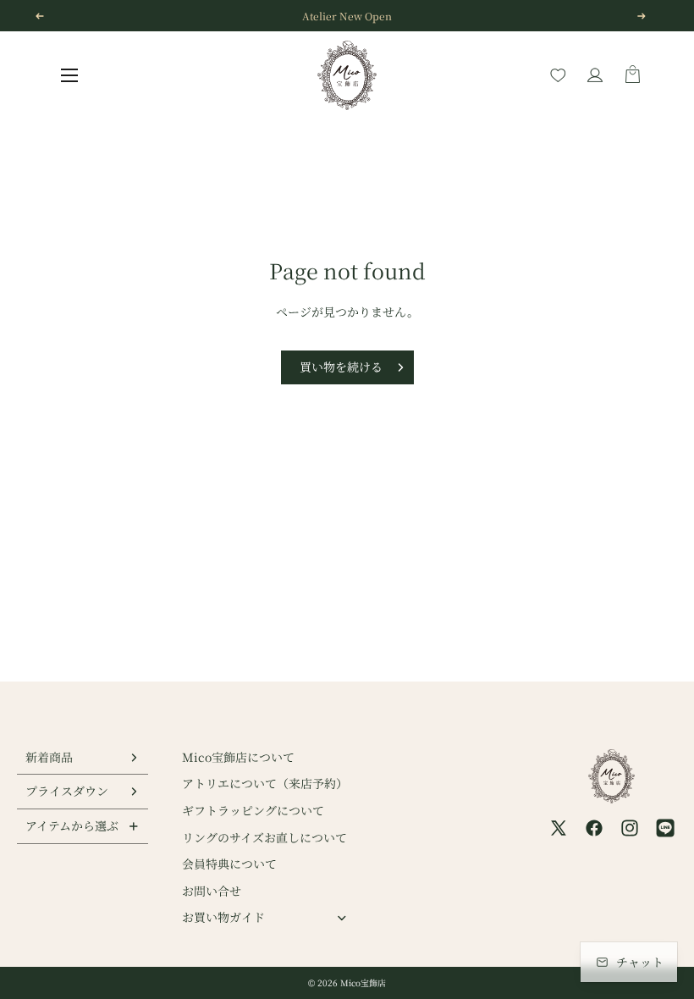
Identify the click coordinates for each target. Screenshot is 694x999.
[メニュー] (69, 75)
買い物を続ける (341, 366)
